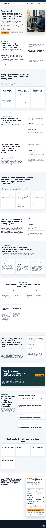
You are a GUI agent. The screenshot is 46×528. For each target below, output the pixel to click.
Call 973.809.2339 (5, 32)
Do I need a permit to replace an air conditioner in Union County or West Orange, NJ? (30, 406)
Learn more (4, 454)
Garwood (11, 355)
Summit (17, 354)
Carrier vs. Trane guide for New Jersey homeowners (10, 60)
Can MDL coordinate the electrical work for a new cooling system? (31, 420)
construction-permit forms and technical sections (5, 313)
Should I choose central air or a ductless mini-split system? (29, 414)
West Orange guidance (6, 318)
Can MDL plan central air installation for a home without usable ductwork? (30, 410)
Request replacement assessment (17, 32)
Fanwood (6, 355)
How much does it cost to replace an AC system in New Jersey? (30, 398)
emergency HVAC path (6, 101)
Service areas (33, 3)
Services (28, 3)
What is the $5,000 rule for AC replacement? (27, 395)
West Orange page (18, 355)
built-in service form (37, 102)
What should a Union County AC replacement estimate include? (30, 427)
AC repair (7, 100)
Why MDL (39, 3)
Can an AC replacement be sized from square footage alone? (30, 417)
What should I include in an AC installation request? (28, 424)
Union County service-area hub (7, 351)
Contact (43, 3)
